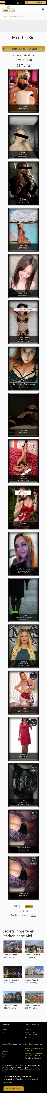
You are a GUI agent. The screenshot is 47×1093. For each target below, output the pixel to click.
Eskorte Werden (20, 1065)
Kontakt (26, 1067)
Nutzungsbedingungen (26, 1069)
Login (19, 3)
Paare (4, 1059)
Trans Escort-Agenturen (33, 1058)
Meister (27, 1037)
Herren (4, 1032)
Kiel (24, 16)
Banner (38, 1069)
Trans (4, 1054)
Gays (4, 1049)
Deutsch (40, 2)
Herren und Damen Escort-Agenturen (34, 1050)
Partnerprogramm (16, 1067)
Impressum (16, 1071)
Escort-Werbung (7, 1065)
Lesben (5, 1051)
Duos (4, 1056)
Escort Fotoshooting (33, 1065)
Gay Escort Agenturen (32, 1056)
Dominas (28, 1030)
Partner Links (6, 1071)
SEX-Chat (5, 1067)
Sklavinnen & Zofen (31, 1035)
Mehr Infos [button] (8, 1082)
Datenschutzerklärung (9, 1069)
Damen (5, 1030)
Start (4, 16)
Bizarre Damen (30, 1032)
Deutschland (14, 16)
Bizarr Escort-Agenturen (33, 1053)
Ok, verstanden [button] (13, 1089)
